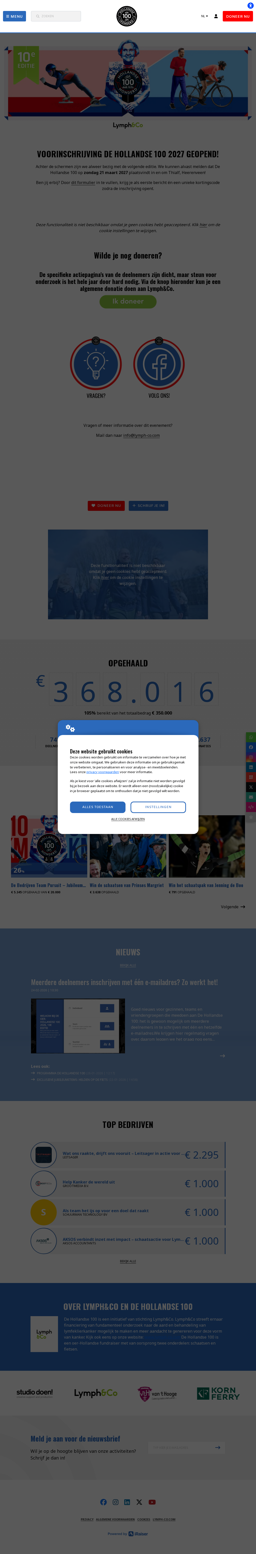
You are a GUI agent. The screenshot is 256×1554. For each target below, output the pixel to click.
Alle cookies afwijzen (128, 819)
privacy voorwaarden (102, 772)
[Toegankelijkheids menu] (251, 5)
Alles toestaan (97, 807)
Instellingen (158, 807)
